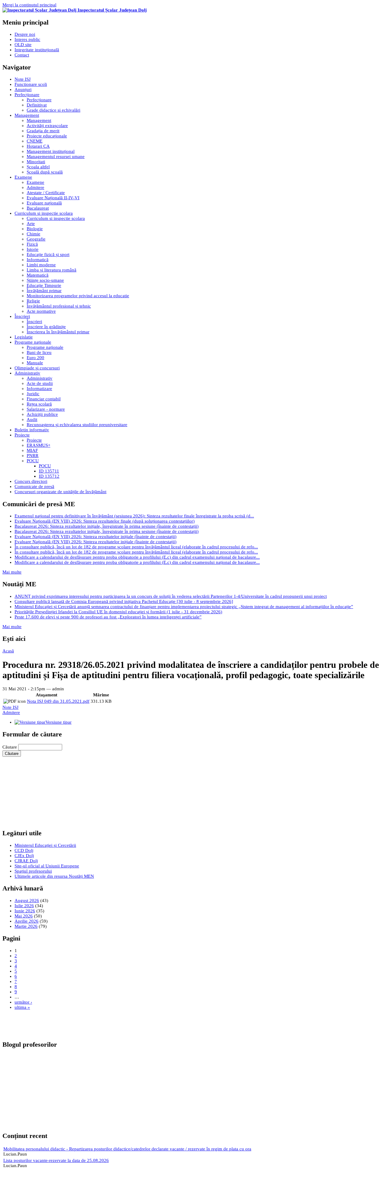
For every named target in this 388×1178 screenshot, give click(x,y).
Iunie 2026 (25, 910)
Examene (23, 177)
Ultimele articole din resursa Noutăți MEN (54, 876)
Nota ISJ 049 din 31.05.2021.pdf (58, 701)
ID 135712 (49, 476)
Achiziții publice (42, 414)
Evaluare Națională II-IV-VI (53, 197)
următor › (23, 1002)
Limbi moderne (41, 264)
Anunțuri (23, 89)
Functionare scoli (31, 84)
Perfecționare (27, 94)
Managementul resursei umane (56, 156)
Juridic (33, 393)
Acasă (8, 650)
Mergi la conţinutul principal (29, 4)
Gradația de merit (43, 130)
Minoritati (36, 161)
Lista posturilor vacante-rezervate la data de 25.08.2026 (56, 1160)
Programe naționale (33, 342)
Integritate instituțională (37, 49)
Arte (31, 223)
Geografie (36, 239)
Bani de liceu (39, 352)
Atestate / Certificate (46, 192)
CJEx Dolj (24, 855)
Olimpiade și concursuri (37, 367)
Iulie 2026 (24, 905)
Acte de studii (40, 383)
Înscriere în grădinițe (46, 326)
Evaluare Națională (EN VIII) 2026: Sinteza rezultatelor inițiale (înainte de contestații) (95, 536)
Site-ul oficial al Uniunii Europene (47, 865)
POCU (33, 460)
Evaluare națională (44, 202)
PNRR (32, 455)
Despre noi (25, 34)
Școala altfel (38, 166)
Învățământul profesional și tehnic (59, 306)
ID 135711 (49, 471)
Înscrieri (22, 316)
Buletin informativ (32, 429)
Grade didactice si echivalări (53, 110)
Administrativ (27, 373)
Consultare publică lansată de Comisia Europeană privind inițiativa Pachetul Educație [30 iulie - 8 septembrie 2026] (124, 601)
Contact (22, 54)
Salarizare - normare (46, 409)
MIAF (32, 450)
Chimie (33, 233)
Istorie (32, 249)
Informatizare (39, 388)
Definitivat (37, 105)
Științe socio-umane (45, 280)
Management (27, 115)
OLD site (23, 44)
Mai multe (12, 572)
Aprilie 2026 (26, 921)
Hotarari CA (38, 146)
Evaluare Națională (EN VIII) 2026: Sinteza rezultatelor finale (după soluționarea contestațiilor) (105, 521)
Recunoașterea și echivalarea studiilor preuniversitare (77, 424)
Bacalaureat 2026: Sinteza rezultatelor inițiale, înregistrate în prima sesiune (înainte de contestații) (107, 526)
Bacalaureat (38, 208)
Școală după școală (45, 172)
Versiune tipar (58, 722)
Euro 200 (35, 357)
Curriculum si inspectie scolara (44, 213)
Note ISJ (23, 79)
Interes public (27, 39)
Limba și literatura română (51, 270)
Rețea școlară (39, 404)
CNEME (34, 141)
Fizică (32, 244)
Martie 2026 (26, 926)
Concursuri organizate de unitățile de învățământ (60, 491)
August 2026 (27, 900)
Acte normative (41, 311)
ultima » (22, 1007)
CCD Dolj (24, 850)
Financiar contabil (44, 398)
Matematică (37, 275)
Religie (33, 300)
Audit (32, 419)
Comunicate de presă (34, 486)
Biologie (35, 228)
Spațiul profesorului (33, 871)
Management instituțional (51, 151)
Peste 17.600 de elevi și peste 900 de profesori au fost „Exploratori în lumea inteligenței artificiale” (108, 616)
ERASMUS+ (38, 445)
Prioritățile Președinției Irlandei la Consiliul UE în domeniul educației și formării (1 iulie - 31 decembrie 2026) (118, 611)
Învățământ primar (44, 290)
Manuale (35, 362)
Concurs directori (31, 481)
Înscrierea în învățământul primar (58, 331)
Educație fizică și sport (48, 254)
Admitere (35, 187)
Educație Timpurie (44, 285)
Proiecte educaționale (47, 135)
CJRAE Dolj (26, 860)
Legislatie (24, 337)
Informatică (37, 259)
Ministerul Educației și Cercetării (45, 845)
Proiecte (22, 434)
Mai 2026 (24, 916)
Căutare (10, 747)
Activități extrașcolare (47, 125)
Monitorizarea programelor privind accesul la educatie (78, 295)
